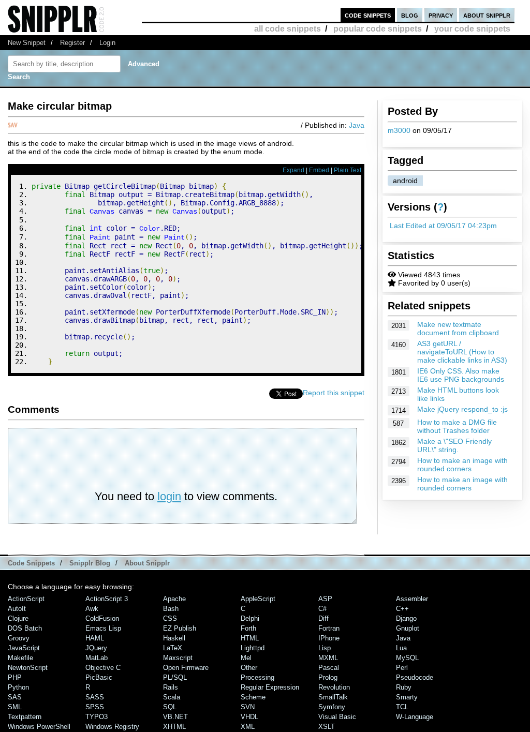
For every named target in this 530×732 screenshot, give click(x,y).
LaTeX (172, 648)
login (169, 496)
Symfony (331, 707)
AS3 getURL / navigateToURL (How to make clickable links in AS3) (462, 351)
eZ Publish (179, 628)
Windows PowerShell (39, 726)
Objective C (103, 667)
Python (18, 687)
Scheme (253, 697)
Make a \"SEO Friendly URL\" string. (454, 445)
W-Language (414, 717)
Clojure (18, 618)
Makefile (20, 658)
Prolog (327, 677)
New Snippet (27, 43)
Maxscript (178, 658)
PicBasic (98, 677)
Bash (171, 609)
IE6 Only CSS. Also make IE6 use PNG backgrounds (460, 375)
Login (107, 43)
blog (409, 14)
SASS (94, 697)
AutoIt (17, 609)
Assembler (412, 599)
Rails (170, 687)
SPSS (94, 707)
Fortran (329, 628)
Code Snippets (31, 563)
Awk (91, 609)
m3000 (399, 130)
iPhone (329, 638)
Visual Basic (337, 717)
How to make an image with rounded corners (462, 464)
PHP (15, 677)
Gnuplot (407, 628)
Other (249, 667)
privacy (441, 14)
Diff (323, 618)
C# (322, 609)
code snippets (368, 14)
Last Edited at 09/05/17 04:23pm (443, 225)
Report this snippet (333, 393)
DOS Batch (25, 628)
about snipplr (486, 14)
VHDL (249, 717)
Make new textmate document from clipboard (458, 328)
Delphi (250, 618)
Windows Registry (112, 726)
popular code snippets (377, 28)
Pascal (328, 667)
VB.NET (175, 717)
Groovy (19, 638)
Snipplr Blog (89, 563)
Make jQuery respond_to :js (462, 409)
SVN (248, 707)
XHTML (174, 726)
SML (15, 707)
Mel (246, 658)
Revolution (334, 687)
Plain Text (347, 170)
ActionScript (26, 599)
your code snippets (472, 28)
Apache (174, 599)
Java (356, 125)
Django (406, 618)
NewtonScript (28, 667)
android (405, 180)
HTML (250, 638)
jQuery (96, 648)
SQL (169, 707)
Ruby (403, 687)
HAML (94, 638)
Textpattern (24, 717)
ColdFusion (102, 618)
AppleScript (258, 599)
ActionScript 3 (106, 599)
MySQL (407, 658)
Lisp (324, 648)
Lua (401, 648)
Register (72, 43)
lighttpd (252, 648)
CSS (170, 618)
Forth (248, 628)
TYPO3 (96, 717)
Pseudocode (414, 677)
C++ (402, 609)
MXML (328, 658)
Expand (293, 170)
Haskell (174, 638)
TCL (402, 707)
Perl (402, 667)
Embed (319, 170)
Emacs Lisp (103, 628)
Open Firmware (186, 667)
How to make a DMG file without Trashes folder (457, 426)
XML (248, 726)
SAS (15, 697)
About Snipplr (147, 563)
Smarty (407, 697)
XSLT (326, 726)
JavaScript (24, 648)
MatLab (96, 658)
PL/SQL (175, 677)
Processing (257, 677)
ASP (325, 599)
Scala (171, 697)
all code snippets (287, 28)
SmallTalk (333, 697)
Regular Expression (270, 687)
